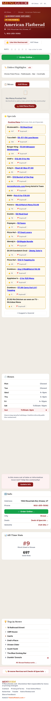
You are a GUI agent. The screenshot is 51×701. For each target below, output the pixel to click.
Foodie (15, 692)
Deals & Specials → (39, 520)
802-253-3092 (14, 34)
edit (29, 67)
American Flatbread (24, 24)
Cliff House (12, 632)
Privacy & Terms (17, 689)
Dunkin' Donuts (14, 657)
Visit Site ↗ (43, 525)
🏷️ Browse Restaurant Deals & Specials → (25, 671)
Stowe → (44, 516)
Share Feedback (9, 694)
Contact (5, 689)
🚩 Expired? (22, 131)
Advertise (6, 692)
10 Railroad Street (16, 627)
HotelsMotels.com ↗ (17, 698)
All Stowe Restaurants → (26, 663)
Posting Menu (14, 122)
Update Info (25, 484)
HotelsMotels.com (16, 186)
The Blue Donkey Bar (16, 653)
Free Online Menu (33, 689)
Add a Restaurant (27, 692)
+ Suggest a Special (25, 313)
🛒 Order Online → (25, 57)
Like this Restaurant (16, 42)
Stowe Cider (13, 645)
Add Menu (22, 84)
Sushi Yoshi (12, 649)
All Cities (35, 3)
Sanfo (10, 636)
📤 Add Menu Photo (25, 106)
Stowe (46, 3)
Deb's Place (12, 640)
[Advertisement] (25, 346)
